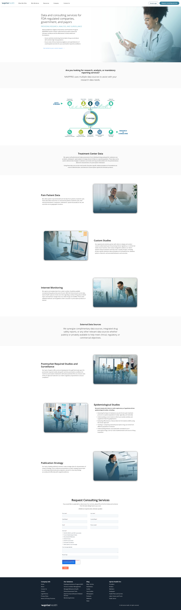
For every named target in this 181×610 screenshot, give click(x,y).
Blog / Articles (90, 584)
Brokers (111, 586)
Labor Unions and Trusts (115, 596)
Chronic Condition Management (72, 586)
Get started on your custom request (53, 48)
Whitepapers (89, 594)
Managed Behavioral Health (71, 589)
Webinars (89, 598)
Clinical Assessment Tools (70, 591)
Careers (43, 591)
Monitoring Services (69, 598)
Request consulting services (169, 3)
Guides (88, 589)
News (87, 601)
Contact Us (44, 589)
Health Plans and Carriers (116, 594)
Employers (112, 591)
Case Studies (89, 591)
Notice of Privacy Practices (48, 598)
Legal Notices (44, 594)
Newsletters (89, 586)
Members (111, 589)
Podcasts (88, 596)
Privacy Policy (44, 596)
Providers (111, 584)
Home (42, 584)
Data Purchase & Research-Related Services (73, 594)
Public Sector (112, 598)
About (42, 586)
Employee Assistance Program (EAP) (73, 584)
